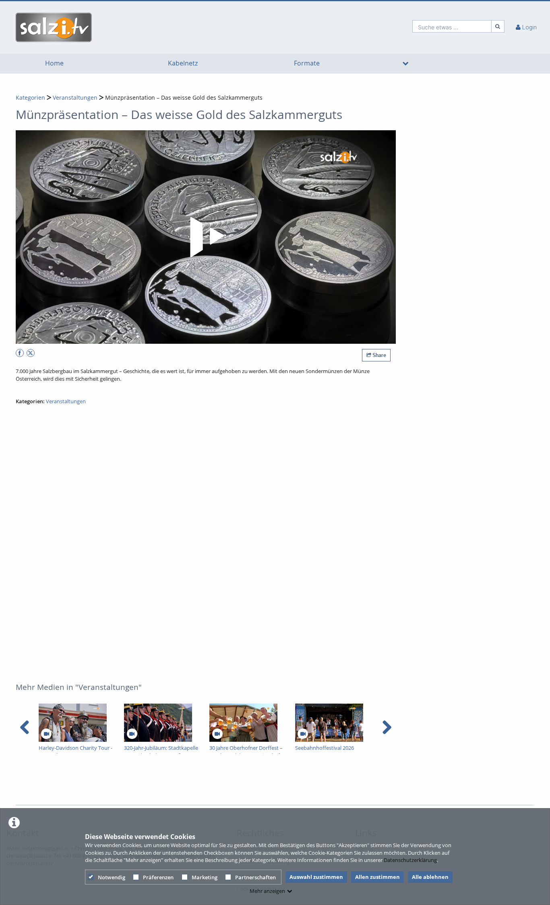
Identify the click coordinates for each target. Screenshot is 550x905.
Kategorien (30, 97)
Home (54, 63)
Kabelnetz (183, 63)
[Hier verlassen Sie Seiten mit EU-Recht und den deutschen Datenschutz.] (20, 353)
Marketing (204, 877)
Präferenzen (158, 877)
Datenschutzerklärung (410, 860)
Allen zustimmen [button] (377, 876)
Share (378, 355)
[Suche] (498, 26)
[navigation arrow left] (25, 727)
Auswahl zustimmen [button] (316, 876)
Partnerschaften (255, 877)
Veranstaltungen (75, 97)
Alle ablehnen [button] (430, 876)
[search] (452, 26)
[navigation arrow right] (387, 727)
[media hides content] (405, 63)
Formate (307, 63)
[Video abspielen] (206, 237)
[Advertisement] (272, 782)
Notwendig (111, 877)
